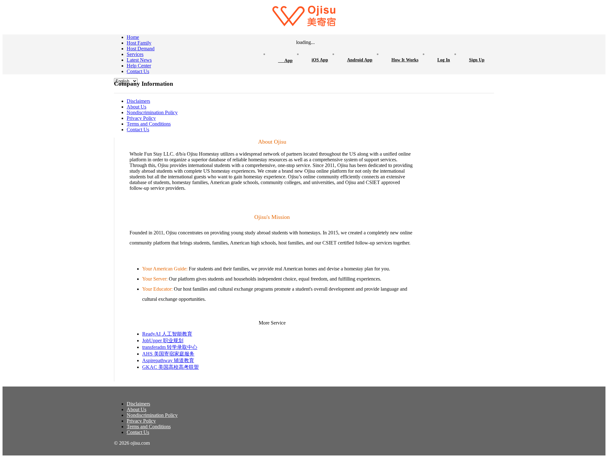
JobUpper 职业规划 (162, 340)
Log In (443, 60)
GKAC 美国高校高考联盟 (170, 367)
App (285, 59)
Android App (359, 60)
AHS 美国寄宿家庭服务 (168, 353)
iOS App (320, 60)
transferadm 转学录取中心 (169, 347)
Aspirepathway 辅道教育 (168, 360)
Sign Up (476, 60)
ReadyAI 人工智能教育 (167, 334)
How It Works (404, 60)
